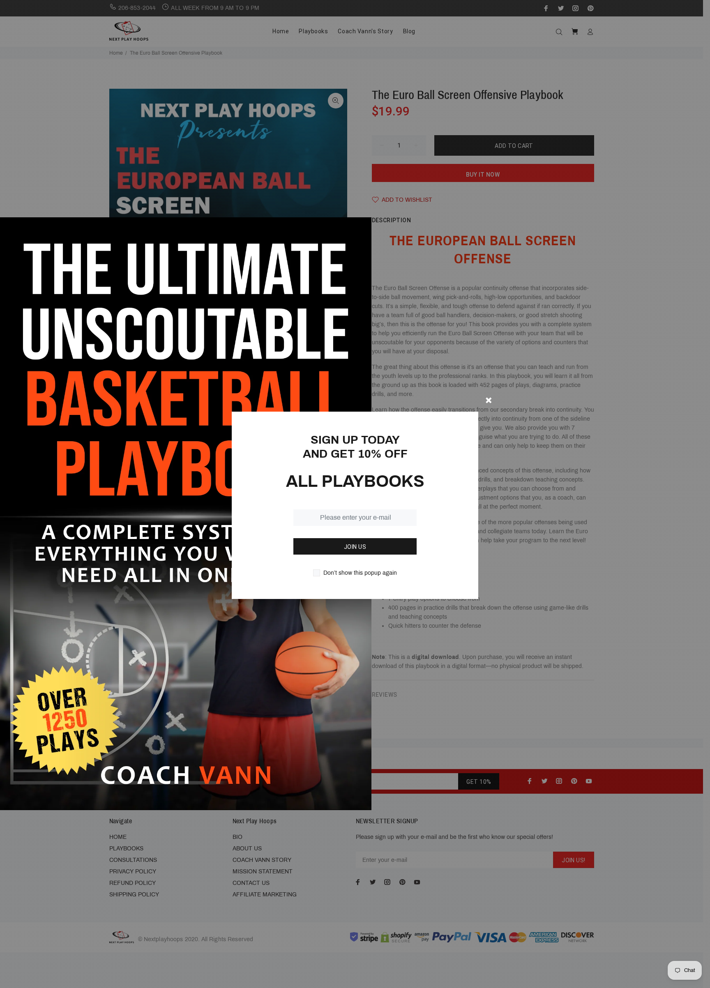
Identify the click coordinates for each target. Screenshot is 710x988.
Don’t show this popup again (360, 573)
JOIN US (355, 547)
